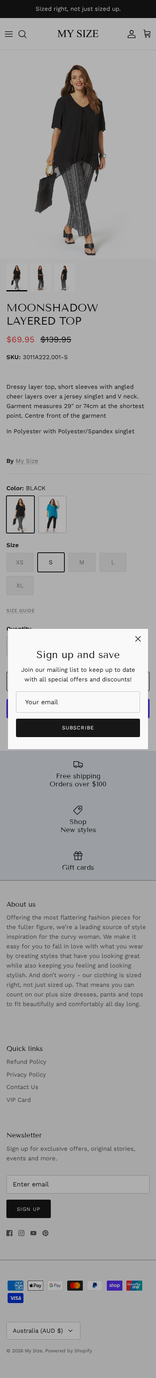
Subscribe (78, 728)
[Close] (138, 639)
